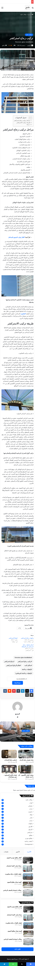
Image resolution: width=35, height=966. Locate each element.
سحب (30, 809)
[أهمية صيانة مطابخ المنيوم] (28, 884)
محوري (30, 811)
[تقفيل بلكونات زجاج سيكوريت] (28, 876)
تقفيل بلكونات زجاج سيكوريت (13, 874)
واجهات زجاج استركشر (27, 638)
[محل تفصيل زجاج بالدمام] (26, 754)
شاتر (31, 817)
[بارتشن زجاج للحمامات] (9, 754)
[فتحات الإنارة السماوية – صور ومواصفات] (9, 769)
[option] (17, 731)
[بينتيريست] (14, 691)
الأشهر (18, 852)
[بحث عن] (33, 8)
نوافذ (31, 814)
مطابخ (30, 835)
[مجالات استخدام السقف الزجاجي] (28, 892)
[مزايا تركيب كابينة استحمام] (28, 868)
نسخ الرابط (17, 683)
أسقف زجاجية (28, 841)
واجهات (30, 823)
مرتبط (28, 124)
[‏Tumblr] (18, 691)
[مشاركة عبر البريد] (31, 695)
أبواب (30, 803)
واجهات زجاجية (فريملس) (23, 673)
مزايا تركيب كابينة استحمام (21, 736)
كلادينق (30, 826)
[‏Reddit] (9, 691)
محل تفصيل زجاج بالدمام (27, 760)
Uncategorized (28, 844)
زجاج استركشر (9, 661)
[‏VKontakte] (5, 691)
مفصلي (30, 806)
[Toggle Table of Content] (29, 117)
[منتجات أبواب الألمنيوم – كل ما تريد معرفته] (26, 769)
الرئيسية (29, 14)
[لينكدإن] (23, 691)
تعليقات (6, 852)
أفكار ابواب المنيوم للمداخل (16, 237)
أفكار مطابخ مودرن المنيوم (14, 857)
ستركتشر (29, 832)
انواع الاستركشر (13, 638)
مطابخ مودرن (28, 838)
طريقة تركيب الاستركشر (23, 122)
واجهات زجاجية (26, 669)
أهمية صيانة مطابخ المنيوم (23, 1)
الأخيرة (29, 852)
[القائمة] (2, 8)
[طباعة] (27, 695)
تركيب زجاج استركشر (24, 661)
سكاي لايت (27, 665)
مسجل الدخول (23, 790)
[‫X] (27, 691)
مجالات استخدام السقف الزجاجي (12, 890)
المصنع (29, 45)
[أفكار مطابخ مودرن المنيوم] (28, 860)
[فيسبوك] (31, 691)
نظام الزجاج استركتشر (13, 665)
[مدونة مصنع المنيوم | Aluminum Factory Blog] (27, 8)
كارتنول (30, 829)
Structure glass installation (23, 657)
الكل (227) (17, 949)
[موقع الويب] (17, 717)
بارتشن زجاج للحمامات (10, 760)
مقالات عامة (23, 14)
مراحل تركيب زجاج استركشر (22, 120)
